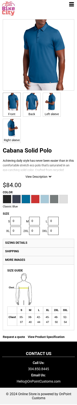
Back (31, 114)
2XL (26, 231)
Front (11, 114)
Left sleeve (52, 114)
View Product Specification (46, 337)
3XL (44, 231)
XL (8, 231)
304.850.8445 (38, 369)
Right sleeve (12, 140)
